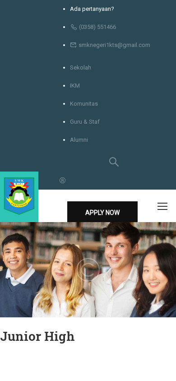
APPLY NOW (102, 212)
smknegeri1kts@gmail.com (114, 45)
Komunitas (84, 103)
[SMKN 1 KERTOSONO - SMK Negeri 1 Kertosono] (19, 197)
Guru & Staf (85, 121)
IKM (75, 85)
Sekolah (80, 67)
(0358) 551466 (97, 26)
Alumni (79, 139)
